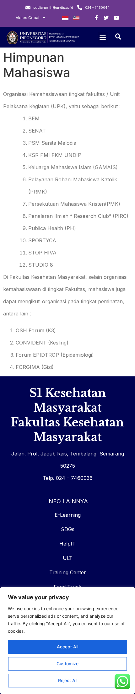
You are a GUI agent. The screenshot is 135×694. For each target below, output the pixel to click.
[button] (103, 37)
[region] (67, 640)
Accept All (67, 646)
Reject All (67, 680)
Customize (67, 663)
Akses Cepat (28, 17)
